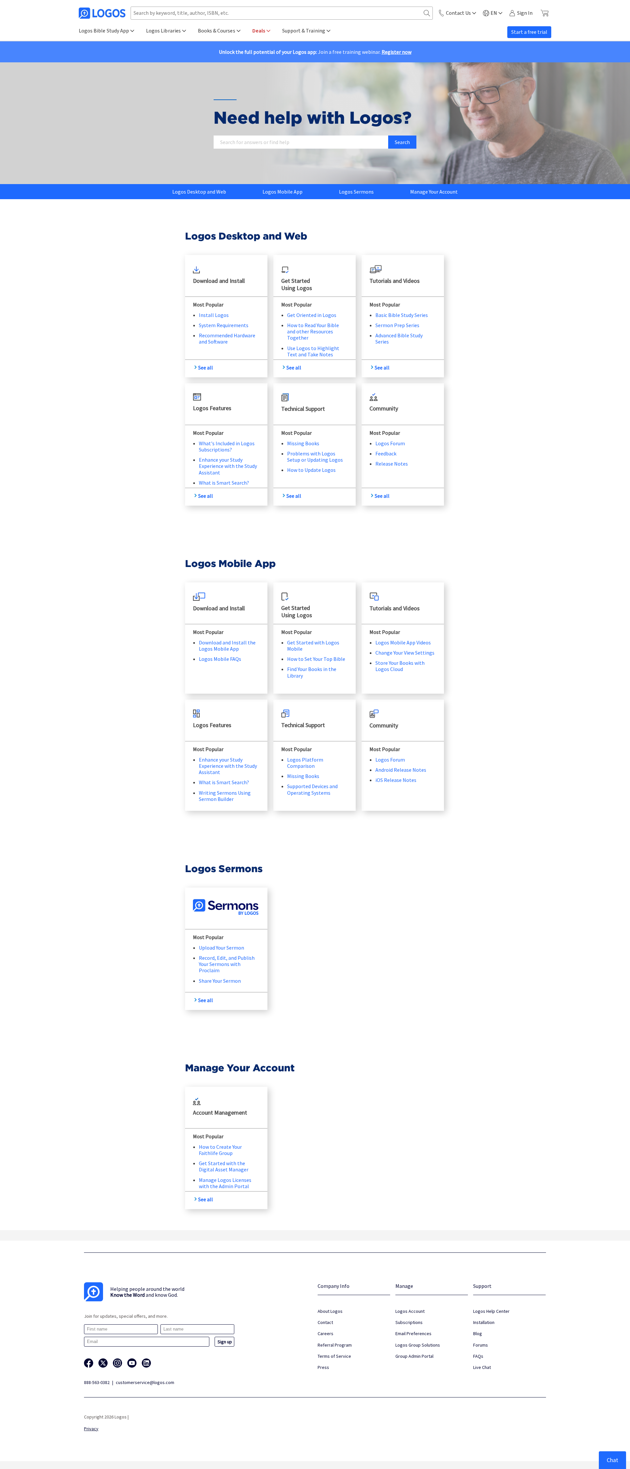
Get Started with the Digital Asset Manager (223, 1166)
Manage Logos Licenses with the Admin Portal (225, 1183)
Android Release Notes (400, 769)
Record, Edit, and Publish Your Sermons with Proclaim (227, 964)
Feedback (385, 453)
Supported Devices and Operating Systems (312, 789)
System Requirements (223, 325)
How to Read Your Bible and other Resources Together (313, 331)
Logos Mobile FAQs (220, 659)
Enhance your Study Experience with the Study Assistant (228, 465)
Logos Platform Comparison (305, 762)
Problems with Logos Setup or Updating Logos (315, 456)
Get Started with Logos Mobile (313, 645)
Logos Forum (390, 443)
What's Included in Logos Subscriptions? (227, 446)
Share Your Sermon (220, 980)
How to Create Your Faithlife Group (220, 1150)
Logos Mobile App (282, 191)
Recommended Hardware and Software (227, 338)
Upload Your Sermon (221, 947)
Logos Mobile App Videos (403, 642)
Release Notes (391, 463)
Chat (612, 1460)
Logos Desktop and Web (199, 191)
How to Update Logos (311, 470)
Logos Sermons (356, 191)
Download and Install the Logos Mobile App (227, 645)
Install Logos (214, 315)
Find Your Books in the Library (311, 672)
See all (205, 367)
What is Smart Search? (224, 482)
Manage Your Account (434, 191)
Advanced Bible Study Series (399, 338)
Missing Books (303, 443)
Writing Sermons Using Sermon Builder (225, 795)
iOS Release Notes (395, 780)
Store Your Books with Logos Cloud (400, 666)
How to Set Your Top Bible (316, 659)
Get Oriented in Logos (311, 315)
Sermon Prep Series (397, 325)
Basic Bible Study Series (401, 315)
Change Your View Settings (404, 652)
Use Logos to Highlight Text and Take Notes (313, 351)
